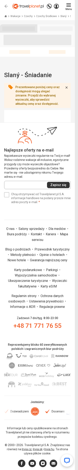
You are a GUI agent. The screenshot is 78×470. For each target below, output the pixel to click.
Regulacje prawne (52, 307)
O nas (10, 229)
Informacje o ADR (23, 307)
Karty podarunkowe (28, 270)
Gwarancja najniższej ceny (48, 260)
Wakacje (15, 16)
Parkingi (52, 270)
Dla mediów (57, 229)
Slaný (63, 16)
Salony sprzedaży (32, 229)
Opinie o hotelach (53, 255)
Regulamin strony (24, 296)
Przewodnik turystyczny (52, 249)
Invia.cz (27, 449)
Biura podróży (17, 234)
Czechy (28, 16)
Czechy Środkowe (46, 16)
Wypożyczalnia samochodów (36, 275)
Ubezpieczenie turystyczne (28, 281)
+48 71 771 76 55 (38, 325)
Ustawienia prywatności (46, 301)
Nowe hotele (17, 260)
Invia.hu (49, 449)
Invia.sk (37, 449)
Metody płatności (23, 255)
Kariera (51, 234)
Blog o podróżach (18, 249)
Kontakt (37, 234)
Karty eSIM (49, 286)
